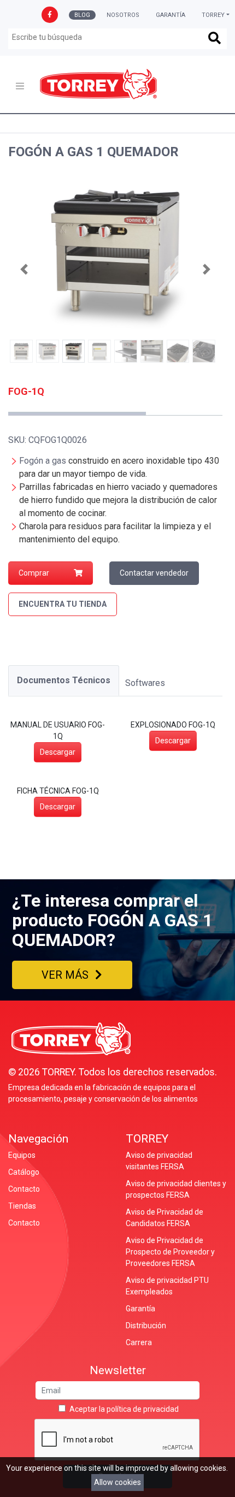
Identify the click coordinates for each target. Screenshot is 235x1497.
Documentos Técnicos (63, 680)
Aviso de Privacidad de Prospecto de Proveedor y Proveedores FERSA (170, 1252)
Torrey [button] (213, 15)
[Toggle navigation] (20, 86)
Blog (82, 15)
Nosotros (123, 15)
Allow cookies (117, 1482)
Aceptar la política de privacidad (124, 1409)
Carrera (139, 1342)
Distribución (146, 1325)
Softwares (145, 683)
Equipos (22, 1155)
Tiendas (22, 1206)
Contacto (24, 1189)
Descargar (57, 752)
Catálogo (23, 1172)
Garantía (170, 15)
